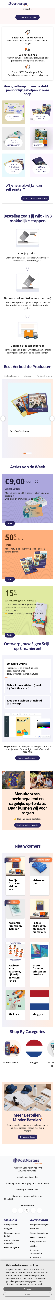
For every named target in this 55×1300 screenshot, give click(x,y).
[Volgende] (52, 940)
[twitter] (27, 1210)
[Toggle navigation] (4, 4)
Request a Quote (27, 1137)
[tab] (11, 376)
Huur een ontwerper (27, 758)
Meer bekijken (11, 1247)
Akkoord (27, 1289)
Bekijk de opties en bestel (27, 825)
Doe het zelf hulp (28, 54)
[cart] (52, 4)
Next (52, 418)
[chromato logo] (27, 1161)
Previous (3, 418)
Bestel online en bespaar (35, 198)
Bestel (9, 523)
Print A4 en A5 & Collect (27, 17)
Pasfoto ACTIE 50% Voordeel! (28, 37)
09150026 (8, 1199)
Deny (27, 1294)
